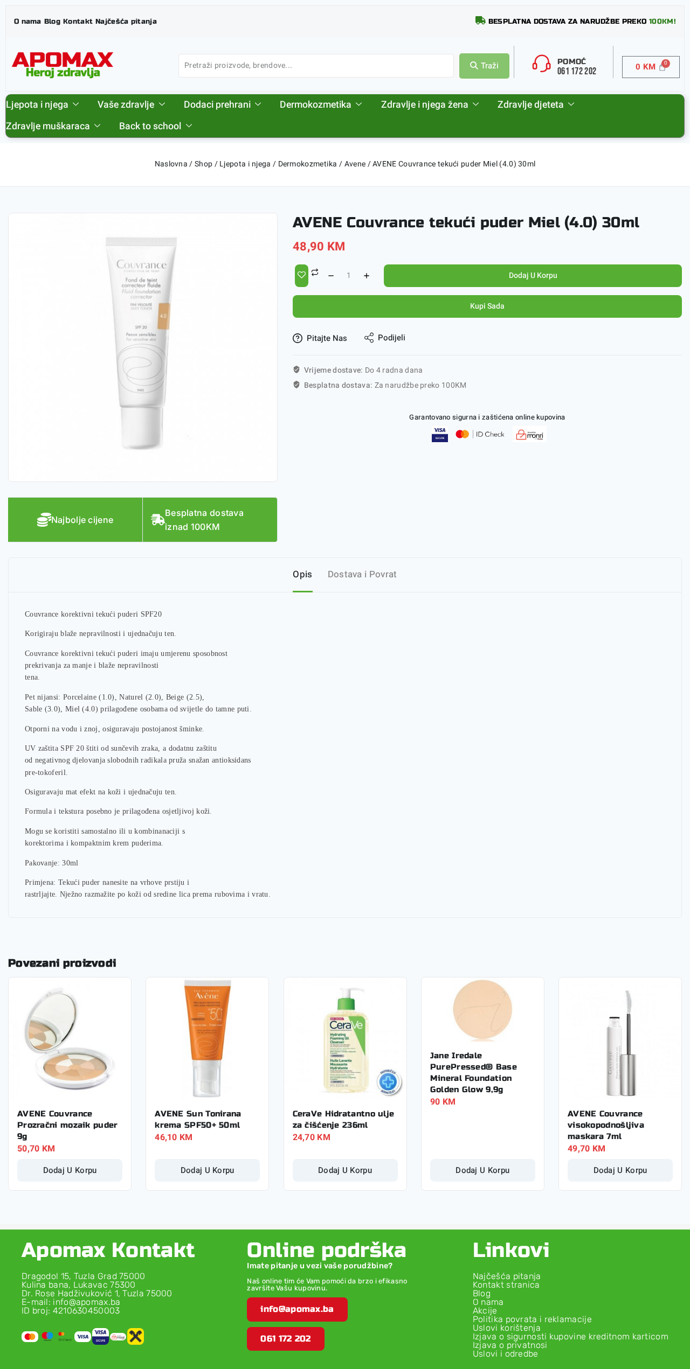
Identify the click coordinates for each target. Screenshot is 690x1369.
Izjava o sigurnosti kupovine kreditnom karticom (570, 1336)
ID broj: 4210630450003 (71, 1310)
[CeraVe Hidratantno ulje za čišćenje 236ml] (345, 1038)
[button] (297, 1309)
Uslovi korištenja (507, 1328)
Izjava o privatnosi (510, 1345)
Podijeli (391, 338)
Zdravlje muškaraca (48, 126)
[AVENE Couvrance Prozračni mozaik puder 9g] (70, 1038)
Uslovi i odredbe (506, 1354)
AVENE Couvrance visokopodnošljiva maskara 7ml (606, 1125)
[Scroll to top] (665, 1312)
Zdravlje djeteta (531, 104)
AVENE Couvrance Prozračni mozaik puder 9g (67, 1125)
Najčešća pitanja (507, 1276)
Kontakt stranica (506, 1285)
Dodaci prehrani (217, 104)
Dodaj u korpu (533, 275)
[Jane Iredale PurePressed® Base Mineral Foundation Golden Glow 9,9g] (483, 1009)
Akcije (485, 1310)
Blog (482, 1293)
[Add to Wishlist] (301, 275)
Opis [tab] (302, 574)
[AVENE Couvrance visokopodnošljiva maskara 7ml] (620, 1038)
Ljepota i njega (37, 104)
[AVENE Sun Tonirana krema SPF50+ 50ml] (207, 1038)
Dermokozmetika (315, 104)
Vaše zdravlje (126, 104)
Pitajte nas (327, 338)
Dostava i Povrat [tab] (362, 574)
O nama (488, 1302)
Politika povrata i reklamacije (532, 1319)
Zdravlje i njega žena (424, 104)
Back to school (150, 126)
